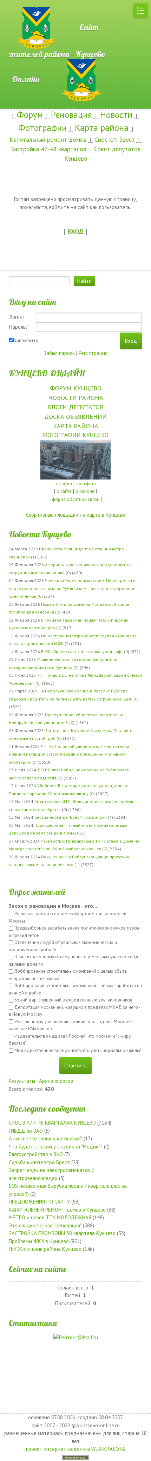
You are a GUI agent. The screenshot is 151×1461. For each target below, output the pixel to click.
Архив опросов (56, 1081)
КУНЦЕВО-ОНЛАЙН (47, 373)
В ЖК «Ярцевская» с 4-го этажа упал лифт (82, 651)
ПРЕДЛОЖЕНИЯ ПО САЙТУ (39, 1201)
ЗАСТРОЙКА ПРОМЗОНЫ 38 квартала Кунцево (62, 1233)
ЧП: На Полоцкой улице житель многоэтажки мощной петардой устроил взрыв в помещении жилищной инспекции (69, 754)
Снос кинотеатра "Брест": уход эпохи (70, 817)
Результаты (22, 1081)
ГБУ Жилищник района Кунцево (45, 1249)
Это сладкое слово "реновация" (45, 1225)
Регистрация (93, 353)
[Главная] (24, 3)
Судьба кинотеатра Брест (39, 1162)
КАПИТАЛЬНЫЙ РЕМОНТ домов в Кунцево (57, 1209)
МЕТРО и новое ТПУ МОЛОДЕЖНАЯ (50, 1217)
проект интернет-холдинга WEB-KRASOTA (75, 1449)
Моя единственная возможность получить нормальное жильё (78, 1050)
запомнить (26, 340)
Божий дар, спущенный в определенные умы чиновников (73, 1000)
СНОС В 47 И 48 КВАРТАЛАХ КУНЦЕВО (52, 1122)
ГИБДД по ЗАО (26, 1130)
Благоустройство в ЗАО (36, 1154)
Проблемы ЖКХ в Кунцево (39, 1241)
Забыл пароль (59, 353)
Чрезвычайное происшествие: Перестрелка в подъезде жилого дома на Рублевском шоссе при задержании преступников (72, 588)
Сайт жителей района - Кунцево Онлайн (57, 53)
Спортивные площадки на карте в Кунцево (75, 514)
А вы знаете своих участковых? (45, 1138)
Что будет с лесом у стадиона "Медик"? (56, 1146)
